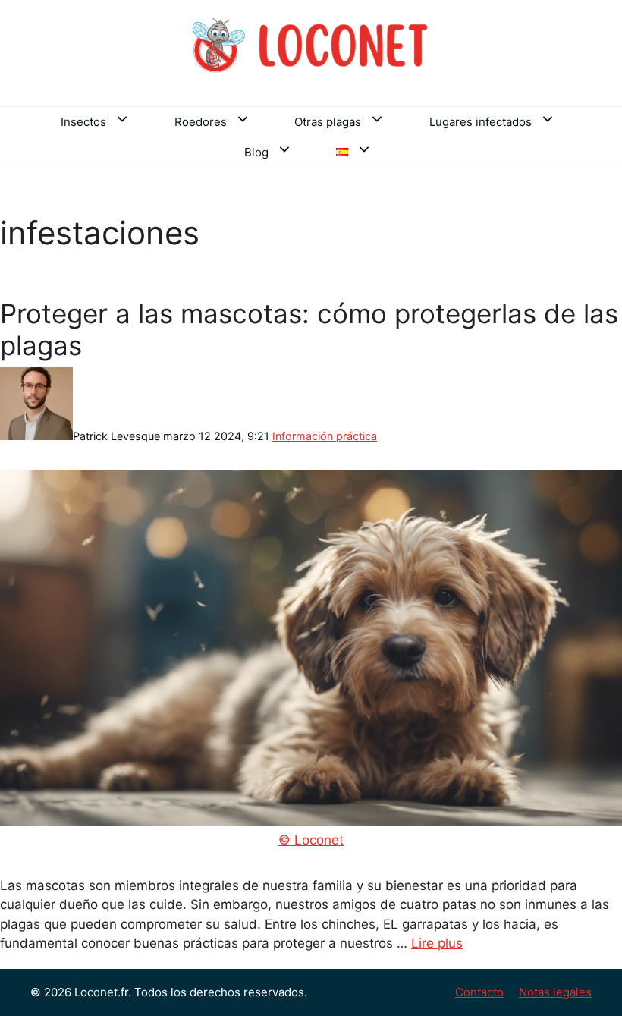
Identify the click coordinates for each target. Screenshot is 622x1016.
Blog (256, 152)
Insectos (83, 122)
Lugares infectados (480, 122)
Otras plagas (327, 122)
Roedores (200, 122)
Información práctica (324, 435)
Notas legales (555, 992)
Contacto (479, 992)
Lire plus (437, 943)
